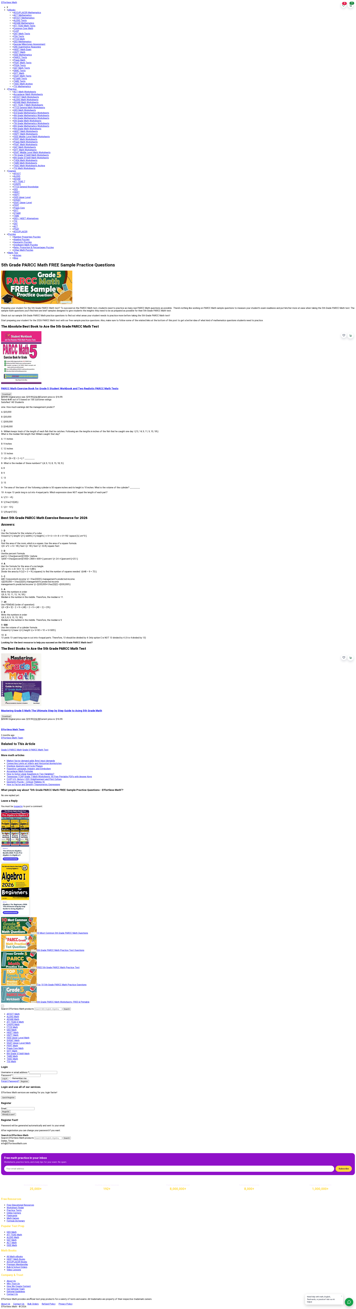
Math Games (13, 1218)
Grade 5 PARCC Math (11, 749)
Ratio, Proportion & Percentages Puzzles (34, 247)
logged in (18, 806)
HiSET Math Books (16, 1259)
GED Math (12, 1030)
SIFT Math (19, 73)
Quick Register (8, 1097)
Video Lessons (14, 1269)
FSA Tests (19, 36)
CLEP (16, 31)
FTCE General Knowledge (26, 186)
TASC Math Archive (23, 84)
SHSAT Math (13, 1040)
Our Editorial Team (16, 1289)
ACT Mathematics (23, 15)
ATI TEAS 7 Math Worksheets (28, 105)
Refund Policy (48, 1304)
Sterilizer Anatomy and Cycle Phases (25, 766)
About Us (11, 1281)
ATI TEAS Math (14, 1234)
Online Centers (14, 1213)
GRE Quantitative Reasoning (27, 47)
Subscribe (344, 1168)
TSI (15, 221)
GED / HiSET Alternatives (26, 218)
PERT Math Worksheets (25, 139)
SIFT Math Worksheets (25, 150)
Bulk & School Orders (17, 1267)
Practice (12, 89)
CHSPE (17, 184)
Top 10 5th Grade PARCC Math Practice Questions (61, 984)
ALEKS (17, 176)
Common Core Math (23, 28)
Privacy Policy (65, 1304)
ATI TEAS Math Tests (24, 25)
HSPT (17, 194)
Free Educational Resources (20, 1205)
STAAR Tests (20, 78)
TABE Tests (19, 81)
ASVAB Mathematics (24, 23)
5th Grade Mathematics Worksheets (31, 118)
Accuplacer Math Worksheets (28, 94)
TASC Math (12, 1059)
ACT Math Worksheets (25, 91)
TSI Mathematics (22, 86)
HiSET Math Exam (22, 49)
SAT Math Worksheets (25, 147)
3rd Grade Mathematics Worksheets (31, 113)
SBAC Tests (20, 70)
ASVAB (17, 179)
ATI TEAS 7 (19, 181)
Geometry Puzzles (23, 242)
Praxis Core (19, 208)
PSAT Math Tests (22, 62)
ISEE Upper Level (22, 197)
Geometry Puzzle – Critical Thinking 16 (26, 782)
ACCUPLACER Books (17, 1262)
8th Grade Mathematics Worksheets (31, 126)
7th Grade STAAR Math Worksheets (31, 155)
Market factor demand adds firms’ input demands (31, 760)
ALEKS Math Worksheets (26, 99)
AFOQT (17, 173)
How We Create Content (19, 1286)
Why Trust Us (13, 1283)
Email (3, 1108)
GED (16, 189)
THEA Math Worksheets (25, 160)
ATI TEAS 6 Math (15, 1022)
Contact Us (12, 1294)
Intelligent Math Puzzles (26, 245)
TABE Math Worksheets (25, 163)
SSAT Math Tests (22, 76)
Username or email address (15, 1072)
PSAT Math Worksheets (25, 144)
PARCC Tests (20, 57)
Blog (16, 258)
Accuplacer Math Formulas (20, 771)
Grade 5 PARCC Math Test (35, 749)
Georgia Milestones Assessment (29, 44)
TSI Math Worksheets (24, 168)
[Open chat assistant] (349, 1302)
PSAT (16, 229)
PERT (16, 205)
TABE (16, 215)
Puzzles (12, 234)
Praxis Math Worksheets (26, 142)
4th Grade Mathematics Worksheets (31, 115)
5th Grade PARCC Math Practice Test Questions (60, 950)
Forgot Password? (10, 1081)
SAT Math (12, 1240)
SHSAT (17, 200)
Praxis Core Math (15, 1048)
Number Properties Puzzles (27, 237)
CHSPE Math (13, 1024)
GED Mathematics (22, 41)
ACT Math (12, 1242)
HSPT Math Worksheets (26, 134)
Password (6, 1075)
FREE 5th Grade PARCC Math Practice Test (58, 967)
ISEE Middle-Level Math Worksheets (32, 136)
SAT (16, 223)
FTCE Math (19, 39)
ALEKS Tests (20, 20)
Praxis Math (19, 60)
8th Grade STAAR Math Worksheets (31, 157)
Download (6, 394)
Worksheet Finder (15, 1207)
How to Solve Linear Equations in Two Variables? (30, 774)
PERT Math (12, 1045)
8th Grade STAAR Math (18, 1053)
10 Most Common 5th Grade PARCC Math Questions (62, 933)
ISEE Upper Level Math (18, 1037)
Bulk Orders (33, 1304)
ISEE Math (12, 1245)
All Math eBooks (15, 1256)
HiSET (17, 192)
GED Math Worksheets (25, 110)
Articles (17, 255)
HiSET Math (12, 1032)
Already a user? (8, 1114)
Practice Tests (14, 1210)
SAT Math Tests (22, 68)
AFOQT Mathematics (24, 18)
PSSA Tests (20, 65)
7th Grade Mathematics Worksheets (31, 123)
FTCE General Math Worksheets (29, 107)
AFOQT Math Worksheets (26, 97)
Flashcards (12, 1215)
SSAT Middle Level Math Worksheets (32, 152)
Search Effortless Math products (17, 1009)
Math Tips (13, 252)
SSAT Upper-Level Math (19, 1043)
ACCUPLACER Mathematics (27, 12)
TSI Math (11, 1061)
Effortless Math (9, 2)
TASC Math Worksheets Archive (29, 165)
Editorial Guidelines (16, 1291)
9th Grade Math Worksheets (27, 128)
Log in (4, 1078)
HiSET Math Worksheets (26, 131)
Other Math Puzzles (23, 250)
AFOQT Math (13, 1014)
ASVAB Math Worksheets (26, 102)
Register (24, 1081)
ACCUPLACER (20, 231)
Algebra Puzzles (21, 239)
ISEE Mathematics (23, 54)
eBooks (11, 10)
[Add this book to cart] (350, 336)
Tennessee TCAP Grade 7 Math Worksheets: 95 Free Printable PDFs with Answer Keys (49, 776)
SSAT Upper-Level (23, 202)
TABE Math (12, 1056)
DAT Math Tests (22, 33)
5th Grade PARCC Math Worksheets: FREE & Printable (63, 1002)
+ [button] (7, 10)
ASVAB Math (13, 1019)
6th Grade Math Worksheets (27, 120)
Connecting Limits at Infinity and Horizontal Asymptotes (34, 763)
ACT (16, 226)
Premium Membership (17, 1264)
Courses (12, 171)
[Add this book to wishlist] (344, 335)
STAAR (17, 213)
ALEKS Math (13, 1016)
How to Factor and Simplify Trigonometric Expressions (33, 784)
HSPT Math (19, 52)
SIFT (16, 210)
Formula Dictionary (16, 1221)
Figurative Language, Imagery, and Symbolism (29, 768)
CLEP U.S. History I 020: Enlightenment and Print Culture (34, 779)
